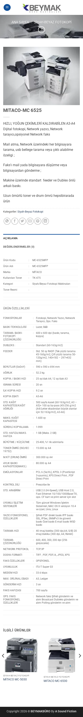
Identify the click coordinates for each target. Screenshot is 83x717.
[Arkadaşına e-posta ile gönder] (30, 221)
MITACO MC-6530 (55, 681)
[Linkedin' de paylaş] (45, 221)
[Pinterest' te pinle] (37, 221)
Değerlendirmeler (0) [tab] (18, 246)
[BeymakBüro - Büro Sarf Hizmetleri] (41, 7)
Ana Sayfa (20, 22)
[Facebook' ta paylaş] (14, 221)
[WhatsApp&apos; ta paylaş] (7, 221)
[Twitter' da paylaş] (22, 221)
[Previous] (3, 664)
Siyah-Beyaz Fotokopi (53, 22)
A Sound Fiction (65, 711)
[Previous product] (41, 29)
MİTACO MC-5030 (15, 679)
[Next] (79, 664)
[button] (7, 7)
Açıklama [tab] (10, 238)
